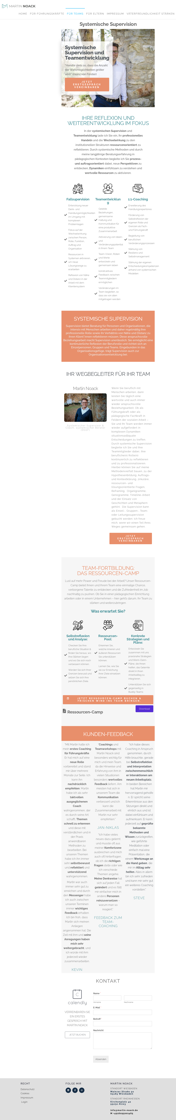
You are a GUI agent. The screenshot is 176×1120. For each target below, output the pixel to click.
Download (144, 708)
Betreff (97, 1019)
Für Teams (75, 13)
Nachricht (98, 1030)
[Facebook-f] (75, 1090)
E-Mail (97, 1007)
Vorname (97, 1002)
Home (23, 13)
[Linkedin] (68, 1090)
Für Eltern (95, 13)
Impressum (115, 13)
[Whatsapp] (81, 1090)
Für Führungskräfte (47, 13)
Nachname (128, 1002)
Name (97, 993)
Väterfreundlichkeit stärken (151, 13)
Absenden (100, 1059)
